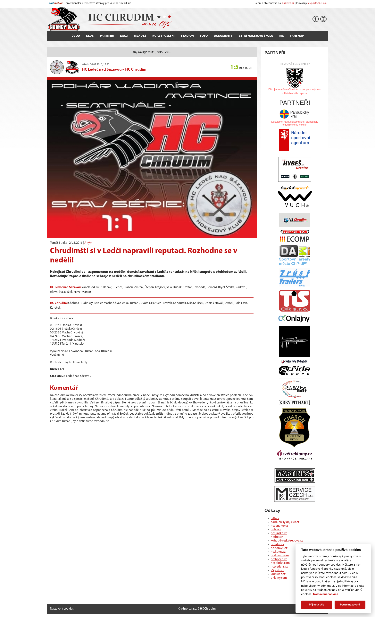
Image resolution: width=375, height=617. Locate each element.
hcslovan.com (280, 555)
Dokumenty (223, 36)
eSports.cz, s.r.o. (317, 3)
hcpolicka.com (280, 563)
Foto (204, 36)
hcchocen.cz (279, 559)
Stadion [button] (187, 36)
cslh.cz (275, 518)
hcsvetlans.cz (279, 566)
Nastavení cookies (62, 608)
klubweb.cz (287, 3)
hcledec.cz (277, 544)
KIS (281, 36)
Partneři (107, 36)
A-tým (88, 242)
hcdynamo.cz (279, 525)
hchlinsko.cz (279, 533)
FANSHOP (297, 36)
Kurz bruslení (163, 36)
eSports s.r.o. (189, 608)
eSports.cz (277, 570)
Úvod (75, 36)
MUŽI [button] (124, 36)
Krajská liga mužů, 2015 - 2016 (151, 52)
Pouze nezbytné (350, 604)
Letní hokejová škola (256, 36)
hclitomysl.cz (279, 548)
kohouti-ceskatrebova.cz (287, 540)
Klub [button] (90, 36)
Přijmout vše (316, 604)
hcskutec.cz (278, 551)
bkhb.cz (276, 529)
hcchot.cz (277, 537)
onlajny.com (279, 577)
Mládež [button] (140, 36)
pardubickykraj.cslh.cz (285, 522)
